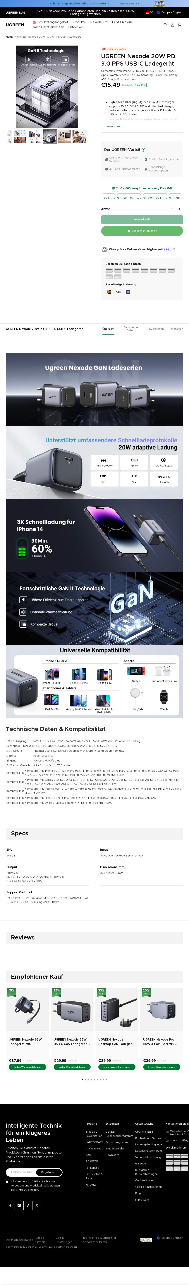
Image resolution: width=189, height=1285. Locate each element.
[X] (36, 1205)
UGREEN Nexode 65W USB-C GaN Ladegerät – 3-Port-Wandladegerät (72, 1042)
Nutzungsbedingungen (149, 1144)
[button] (173, 249)
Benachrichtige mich (144, 231)
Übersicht (108, 329)
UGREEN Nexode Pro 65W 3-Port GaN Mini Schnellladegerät (158, 1042)
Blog (138, 1193)
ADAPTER (92, 1161)
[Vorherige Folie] (10, 86)
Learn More (113, 126)
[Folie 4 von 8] (20, 136)
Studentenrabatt (116, 1148)
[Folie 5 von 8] (35, 136)
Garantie (140, 1163)
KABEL (90, 1155)
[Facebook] (10, 1205)
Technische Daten (130, 329)
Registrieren (48, 1172)
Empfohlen (176, 329)
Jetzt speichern (128, 4)
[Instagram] (19, 1205)
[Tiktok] (28, 1205)
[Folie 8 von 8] (79, 136)
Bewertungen (155, 329)
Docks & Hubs (94, 1148)
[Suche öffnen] (165, 24)
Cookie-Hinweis (145, 1180)
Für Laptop (92, 1168)
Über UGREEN (144, 1132)
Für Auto (91, 1185)
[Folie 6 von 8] (49, 136)
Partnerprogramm (117, 1142)
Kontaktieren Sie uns (148, 1138)
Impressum (142, 1200)
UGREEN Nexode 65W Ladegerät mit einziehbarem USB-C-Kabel (25, 1042)
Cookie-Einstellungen (148, 1187)
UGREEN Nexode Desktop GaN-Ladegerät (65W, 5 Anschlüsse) (116, 1042)
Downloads (112, 1155)
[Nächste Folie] (84, 86)
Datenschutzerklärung (149, 1151)
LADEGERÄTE (94, 1142)
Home (9, 37)
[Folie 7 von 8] (64, 136)
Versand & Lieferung (148, 1157)
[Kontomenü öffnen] (172, 24)
